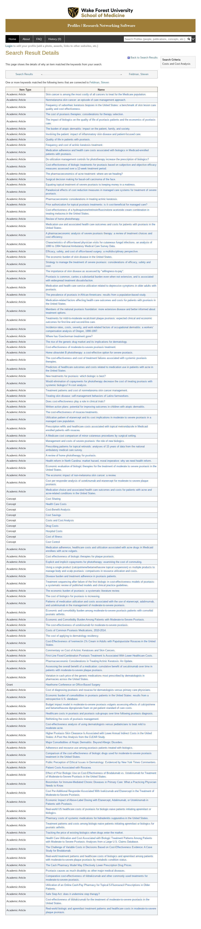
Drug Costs (52, 525)
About (26, 39)
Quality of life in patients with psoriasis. (68, 139)
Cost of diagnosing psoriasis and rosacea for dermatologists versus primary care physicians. (98, 689)
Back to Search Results (144, 57)
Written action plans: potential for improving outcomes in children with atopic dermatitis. (95, 406)
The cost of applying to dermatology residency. (72, 635)
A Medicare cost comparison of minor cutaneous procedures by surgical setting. (91, 435)
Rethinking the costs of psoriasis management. (72, 718)
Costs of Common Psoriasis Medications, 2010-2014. (76, 630)
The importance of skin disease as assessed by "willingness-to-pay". (85, 271)
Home (12, 39)
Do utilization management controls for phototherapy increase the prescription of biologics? (97, 159)
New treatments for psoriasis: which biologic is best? (76, 376)
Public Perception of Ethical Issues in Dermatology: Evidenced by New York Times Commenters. (101, 762)
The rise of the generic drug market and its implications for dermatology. (86, 341)
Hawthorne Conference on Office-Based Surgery (73, 684)
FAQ (39, 39)
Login (9, 45)
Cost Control (53, 541)
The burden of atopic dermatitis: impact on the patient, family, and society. (88, 128)
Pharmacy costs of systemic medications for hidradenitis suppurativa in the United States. (97, 818)
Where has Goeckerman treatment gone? (69, 336)
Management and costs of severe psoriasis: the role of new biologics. (85, 441)
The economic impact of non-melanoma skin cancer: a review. (81, 475)
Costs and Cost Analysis (60, 520)
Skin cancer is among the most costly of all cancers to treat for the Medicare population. (96, 94)
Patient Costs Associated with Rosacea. (68, 767)
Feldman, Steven (138, 74)
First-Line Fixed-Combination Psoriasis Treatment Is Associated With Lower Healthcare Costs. (99, 655)
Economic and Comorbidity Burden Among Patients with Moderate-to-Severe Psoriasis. (95, 619)
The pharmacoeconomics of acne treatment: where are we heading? (84, 173)
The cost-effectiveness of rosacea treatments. (72, 412)
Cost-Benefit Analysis (58, 509)
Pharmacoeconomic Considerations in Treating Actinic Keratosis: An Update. (89, 661)
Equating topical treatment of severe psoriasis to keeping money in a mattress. (90, 184)
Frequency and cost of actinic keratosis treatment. (74, 144)
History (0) (54, 39)
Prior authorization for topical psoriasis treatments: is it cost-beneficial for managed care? (96, 204)
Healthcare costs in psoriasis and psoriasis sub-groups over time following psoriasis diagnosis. (99, 713)
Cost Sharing (53, 498)
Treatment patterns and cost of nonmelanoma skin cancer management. (87, 390)
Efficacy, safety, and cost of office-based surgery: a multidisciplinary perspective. (92, 251)
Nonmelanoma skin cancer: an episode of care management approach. (86, 99)
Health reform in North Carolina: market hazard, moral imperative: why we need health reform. (99, 460)
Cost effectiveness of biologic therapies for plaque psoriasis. (80, 556)
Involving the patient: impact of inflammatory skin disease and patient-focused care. (93, 134)
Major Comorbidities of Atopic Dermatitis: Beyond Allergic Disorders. (84, 742)
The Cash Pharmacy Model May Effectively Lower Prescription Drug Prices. (89, 865)
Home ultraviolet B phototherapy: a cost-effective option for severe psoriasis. (89, 352)
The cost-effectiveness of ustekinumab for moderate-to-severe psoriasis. (87, 625)
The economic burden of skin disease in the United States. (79, 256)
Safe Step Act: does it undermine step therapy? (73, 894)
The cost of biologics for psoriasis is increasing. (73, 596)
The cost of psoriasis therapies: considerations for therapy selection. (85, 114)
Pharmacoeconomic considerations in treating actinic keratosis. (82, 199)
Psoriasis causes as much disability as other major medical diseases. (85, 870)
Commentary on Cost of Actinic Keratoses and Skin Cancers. (80, 650)
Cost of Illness (54, 536)
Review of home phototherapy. (63, 218)
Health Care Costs (56, 504)
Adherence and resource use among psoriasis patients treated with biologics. (89, 747)
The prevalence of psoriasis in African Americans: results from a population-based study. (96, 294)
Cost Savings (53, 515)
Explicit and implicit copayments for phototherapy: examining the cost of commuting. (94, 561)
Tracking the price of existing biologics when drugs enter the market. (84, 832)
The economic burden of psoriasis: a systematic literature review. (83, 590)
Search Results (24, 74)
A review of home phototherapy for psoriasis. (71, 455)
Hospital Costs (54, 531)
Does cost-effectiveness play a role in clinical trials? (75, 401)
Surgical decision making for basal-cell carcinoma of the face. (81, 179)
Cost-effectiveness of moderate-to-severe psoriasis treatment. (81, 347)
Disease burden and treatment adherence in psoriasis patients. (81, 576)
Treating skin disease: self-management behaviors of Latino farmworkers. (87, 395)
